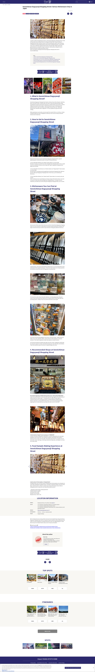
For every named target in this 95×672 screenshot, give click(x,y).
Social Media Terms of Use (42, 662)
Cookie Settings (61, 662)
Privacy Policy (4, 670)
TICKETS (47, 72)
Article (46, 544)
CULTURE (8, 4)
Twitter (68, 14)
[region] (47, 668)
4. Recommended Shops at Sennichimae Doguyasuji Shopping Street (46, 60)
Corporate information (53, 662)
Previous (29, 466)
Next (66, 466)
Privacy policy (33, 662)
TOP (3, 4)
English (91, 1)
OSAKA (6, 4)
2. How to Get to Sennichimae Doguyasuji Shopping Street (44, 58)
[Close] (93, 668)
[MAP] (53, 502)
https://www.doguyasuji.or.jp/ (43, 510)
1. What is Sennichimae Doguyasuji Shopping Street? (43, 56)
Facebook (71, 14)
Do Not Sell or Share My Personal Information (73, 667)
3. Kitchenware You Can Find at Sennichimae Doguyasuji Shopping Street (46, 59)
